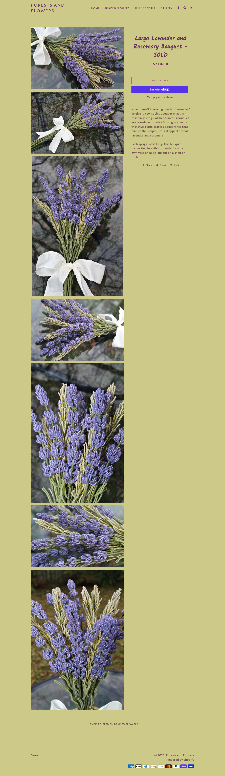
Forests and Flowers (48, 8)
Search (36, 755)
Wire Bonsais (145, 8)
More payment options (160, 97)
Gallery (167, 8)
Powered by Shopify (180, 760)
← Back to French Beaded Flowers (112, 724)
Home (95, 8)
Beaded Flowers (117, 8)
